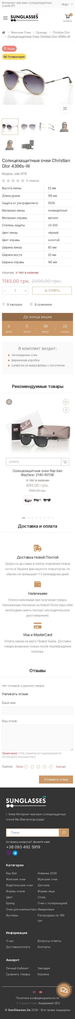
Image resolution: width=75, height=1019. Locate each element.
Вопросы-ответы (49, 941)
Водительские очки (19, 885)
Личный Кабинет (17, 968)
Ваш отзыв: (9, 721)
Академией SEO (49, 1003)
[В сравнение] (66, 410)
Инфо (65, 4)
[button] (67, 18)
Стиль (42, 897)
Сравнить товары (18, 974)
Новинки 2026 (47, 873)
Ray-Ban (11, 873)
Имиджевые (46, 909)
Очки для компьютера (21, 909)
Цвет (9, 897)
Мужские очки (47, 879)
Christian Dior (61, 32)
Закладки (44, 968)
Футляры (12, 915)
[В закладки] (66, 402)
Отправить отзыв (56, 779)
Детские (44, 885)
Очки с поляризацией (52, 903)
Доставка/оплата (18, 947)
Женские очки (21, 32)
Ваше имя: (9, 702)
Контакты (44, 947)
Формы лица (46, 891)
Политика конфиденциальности (37, 998)
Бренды (41, 32)
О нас (10, 941)
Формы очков (15, 891)
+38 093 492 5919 (23, 847)
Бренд (10, 903)
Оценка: (7, 766)
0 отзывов (32, 180)
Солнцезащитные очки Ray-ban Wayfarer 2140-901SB (37, 473)
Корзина (43, 974)
